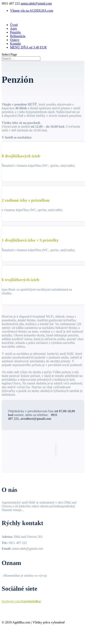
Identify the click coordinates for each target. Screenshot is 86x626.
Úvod (14, 25)
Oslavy (14, 40)
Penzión (15, 32)
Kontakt (15, 43)
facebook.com (21, 601)
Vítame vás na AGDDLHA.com (31, 10)
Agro (13, 28)
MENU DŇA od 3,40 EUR (28, 47)
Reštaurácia (17, 36)
